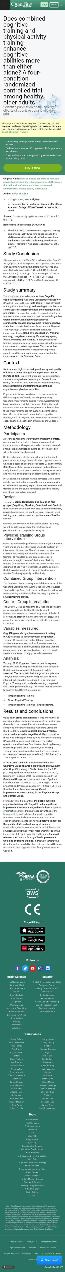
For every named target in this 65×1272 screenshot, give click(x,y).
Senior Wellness (47, 995)
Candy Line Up (47, 1043)
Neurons (17, 992)
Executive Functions (16, 1015)
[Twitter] (25, 968)
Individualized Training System (32, 1156)
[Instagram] (40, 968)
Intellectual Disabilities (16, 1008)
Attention (16, 1028)
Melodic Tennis (17, 1092)
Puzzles (48, 1046)
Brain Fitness (16, 998)
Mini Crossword (16, 1043)
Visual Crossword (16, 1075)
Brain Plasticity (17, 995)
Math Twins (47, 1079)
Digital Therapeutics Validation (47, 982)
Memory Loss (16, 1005)
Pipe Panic (17, 1049)
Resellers (32, 1143)
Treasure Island (16, 1066)
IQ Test (32, 1195)
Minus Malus (48, 1082)
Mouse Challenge (48, 1085)
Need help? (51, 1260)
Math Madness (17, 1085)
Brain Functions (16, 1012)
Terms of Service (15, 1242)
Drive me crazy (16, 1072)
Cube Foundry (47, 1066)
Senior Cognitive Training (47, 1002)
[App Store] (32, 930)
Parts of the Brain (16, 988)
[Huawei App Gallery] (32, 948)
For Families (32, 1120)
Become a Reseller (11, 1253)
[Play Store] (32, 939)
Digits (47, 1052)
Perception (17, 1025)
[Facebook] (17, 968)
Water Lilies (47, 1099)
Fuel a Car (47, 1075)
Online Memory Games (32, 1179)
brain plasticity (10, 814)
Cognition (16, 1002)
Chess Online (16, 1039)
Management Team (48, 1242)
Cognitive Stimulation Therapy (32, 1163)
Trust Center (32, 1259)
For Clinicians (32, 1123)
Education (32, 1130)
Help (36, 1253)
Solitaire (16, 1056)
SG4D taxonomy (47, 1012)
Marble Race (16, 1089)
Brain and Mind (17, 985)
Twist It (47, 1095)
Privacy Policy (31, 1242)
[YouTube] (32, 968)
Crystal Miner (16, 1052)
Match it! (16, 1079)
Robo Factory (16, 1059)
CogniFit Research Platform (15, 132)
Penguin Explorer (48, 1049)
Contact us (26, 1253)
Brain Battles (32, 1192)
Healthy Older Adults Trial (47, 988)
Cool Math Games (32, 1182)
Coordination (16, 1018)
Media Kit (32, 1248)
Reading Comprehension (32, 1186)
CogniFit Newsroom (17, 1248)
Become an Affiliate (48, 1248)
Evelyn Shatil (18, 193)
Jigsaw (47, 1072)
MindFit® (32, 1136)
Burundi (9, 1267)
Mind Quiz (32, 1159)
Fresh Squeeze (47, 1069)
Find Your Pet (16, 1099)
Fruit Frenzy (16, 1046)
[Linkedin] (47, 968)
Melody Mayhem (16, 1102)
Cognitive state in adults (47, 1005)
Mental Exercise (32, 1176)
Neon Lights (16, 1069)
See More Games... (47, 1108)
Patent (32, 1133)
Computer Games (47, 985)
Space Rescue (16, 1082)
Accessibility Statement (52, 1253)
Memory (16, 1021)
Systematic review (47, 1008)
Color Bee (47, 1056)
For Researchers (32, 1126)
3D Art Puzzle (16, 1108)
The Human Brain (16, 982)
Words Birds (48, 1105)
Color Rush (17, 1105)
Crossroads (47, 1062)
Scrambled (17, 1095)
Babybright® (32, 1139)
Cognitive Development (32, 1149)
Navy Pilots (47, 992)
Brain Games (32, 1172)
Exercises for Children (32, 1146)
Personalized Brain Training (32, 1169)
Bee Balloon (47, 1059)
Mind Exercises (32, 1166)
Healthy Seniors (47, 998)
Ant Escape (16, 1062)
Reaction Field (47, 1102)
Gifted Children (32, 1189)
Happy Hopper (48, 1039)
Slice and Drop (47, 1092)
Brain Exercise (32, 1153)
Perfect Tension (48, 1089)
